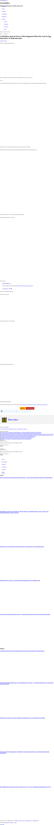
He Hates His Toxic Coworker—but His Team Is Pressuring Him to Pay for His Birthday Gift (20, 580)
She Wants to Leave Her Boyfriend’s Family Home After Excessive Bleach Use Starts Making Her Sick (17, 437)
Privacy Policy (4, 461)
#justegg (25, 285)
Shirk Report (4, 16)
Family (3, 8)
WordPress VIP (6, 822)
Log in (15, 822)
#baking (18, 285)
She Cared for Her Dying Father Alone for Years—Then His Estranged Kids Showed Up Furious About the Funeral (25, 614)
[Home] (27, 0)
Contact (20, 820)
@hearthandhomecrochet (6, 283)
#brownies (22, 285)
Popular (3, 473)
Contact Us (4, 469)
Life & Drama (5, 33)
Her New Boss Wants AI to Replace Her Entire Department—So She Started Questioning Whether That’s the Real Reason (20, 433)
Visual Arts (6, 26)
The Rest (3, 19)
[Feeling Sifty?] (2, 824)
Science (5, 21)
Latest (3, 472)
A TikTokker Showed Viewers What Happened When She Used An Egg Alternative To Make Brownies (22, 651)
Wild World (6, 24)
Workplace (4, 6)
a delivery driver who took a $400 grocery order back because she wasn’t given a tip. (33, 404)
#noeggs (31, 285)
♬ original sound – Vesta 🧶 (7, 288)
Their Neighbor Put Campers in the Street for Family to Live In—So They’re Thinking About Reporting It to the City (25, 787)
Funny (5, 29)
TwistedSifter (16, 820)
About (3, 459)
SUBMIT (3, 464)
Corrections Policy (35, 820)
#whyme (28, 285)
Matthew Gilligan (4, 40)
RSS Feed (12, 822)
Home (1, 33)
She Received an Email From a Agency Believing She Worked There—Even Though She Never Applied (22, 718)
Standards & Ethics (28, 820)
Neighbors (4, 11)
